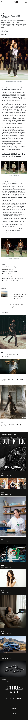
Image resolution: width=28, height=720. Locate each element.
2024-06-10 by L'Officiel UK (6, 475)
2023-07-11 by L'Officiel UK (6, 356)
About (14, 708)
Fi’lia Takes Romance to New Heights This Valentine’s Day (20, 296)
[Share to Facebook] (3, 34)
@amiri (11, 232)
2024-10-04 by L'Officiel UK (6, 428)
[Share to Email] (2, 34)
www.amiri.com (5, 232)
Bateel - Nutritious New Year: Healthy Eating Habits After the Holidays (16, 307)
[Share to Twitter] (5, 34)
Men (2, 13)
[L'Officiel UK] (14, 2)
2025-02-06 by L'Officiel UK (6, 383)
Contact (14, 713)
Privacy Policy (14, 711)
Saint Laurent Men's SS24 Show (9, 354)
